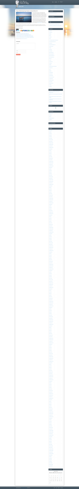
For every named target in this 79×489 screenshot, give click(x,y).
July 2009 (50, 438)
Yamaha (50, 84)
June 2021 (50, 218)
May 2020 (50, 238)
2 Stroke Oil (50, 32)
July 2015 (50, 327)
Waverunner (50, 81)
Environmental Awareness (52, 41)
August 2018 (50, 270)
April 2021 (50, 221)
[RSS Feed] (33, 30)
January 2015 (50, 336)
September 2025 (51, 147)
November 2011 (51, 395)
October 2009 (50, 433)
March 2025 (50, 156)
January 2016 (50, 318)
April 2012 (50, 387)
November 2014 (51, 339)
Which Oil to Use (51, 83)
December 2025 (51, 142)
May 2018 (50, 275)
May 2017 (50, 293)
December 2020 (51, 227)
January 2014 (50, 355)
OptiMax (50, 64)
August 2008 (50, 455)
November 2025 (51, 144)
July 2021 (50, 216)
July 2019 (50, 253)
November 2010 (51, 413)
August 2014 (50, 344)
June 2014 (50, 347)
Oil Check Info (51, 61)
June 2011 (50, 402)
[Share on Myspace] (27, 30)
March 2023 (50, 193)
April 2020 (50, 239)
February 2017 (51, 298)
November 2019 (51, 247)
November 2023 (51, 181)
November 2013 (51, 358)
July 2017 (50, 290)
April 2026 (50, 136)
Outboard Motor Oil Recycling (52, 66)
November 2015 (51, 321)
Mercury (50, 116)
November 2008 (51, 450)
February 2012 (51, 390)
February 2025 (51, 158)
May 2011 (50, 404)
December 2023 (51, 179)
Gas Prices (50, 49)
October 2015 (50, 322)
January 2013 (50, 373)
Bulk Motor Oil (51, 113)
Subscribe (61, 487)
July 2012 (50, 382)
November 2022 (51, 199)
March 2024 (50, 175)
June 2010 (50, 421)
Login (56, 487)
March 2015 (50, 333)
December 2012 (51, 375)
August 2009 (50, 436)
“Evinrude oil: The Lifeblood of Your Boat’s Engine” (55, 25)
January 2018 (50, 281)
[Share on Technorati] (32, 30)
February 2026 (51, 139)
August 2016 (50, 307)
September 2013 (51, 361)
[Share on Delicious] (22, 30)
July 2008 (50, 456)
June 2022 (50, 207)
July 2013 (50, 364)
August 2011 (50, 399)
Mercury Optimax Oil (51, 55)
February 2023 (51, 195)
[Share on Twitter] (18, 30)
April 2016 (50, 313)
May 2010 (50, 422)
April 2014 (50, 350)
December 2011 (51, 393)
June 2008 (50, 458)
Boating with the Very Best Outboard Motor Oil (23, 33)
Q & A (50, 69)
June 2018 (50, 273)
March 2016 (50, 315)
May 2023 (50, 190)
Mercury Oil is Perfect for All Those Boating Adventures (24, 34)
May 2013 (50, 367)
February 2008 (51, 464)
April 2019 (50, 258)
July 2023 (50, 187)
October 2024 (50, 164)
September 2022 (51, 202)
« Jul (49, 483)
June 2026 (50, 133)
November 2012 (51, 376)
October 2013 (50, 359)
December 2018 (51, 264)
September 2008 (51, 453)
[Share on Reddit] (30, 30)
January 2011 (50, 410)
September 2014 (51, 342)
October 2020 (50, 230)
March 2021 (50, 222)
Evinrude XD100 (51, 46)
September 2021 (51, 213)
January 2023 (50, 196)
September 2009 (51, 435)
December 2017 (51, 282)
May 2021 (50, 219)
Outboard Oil (50, 67)
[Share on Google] (25, 30)
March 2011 (50, 407)
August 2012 (50, 381)
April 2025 (50, 155)
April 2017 (50, 295)
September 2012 (51, 379)
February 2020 (51, 242)
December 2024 (51, 161)
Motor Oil (26, 38)
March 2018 (50, 278)
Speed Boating (51, 75)
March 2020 (50, 241)
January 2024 (50, 178)
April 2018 (50, 276)
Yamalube (50, 86)
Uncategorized (51, 78)
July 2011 (50, 401)
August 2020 (50, 233)
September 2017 (51, 287)
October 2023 (50, 182)
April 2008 (50, 461)
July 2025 (50, 150)
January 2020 (50, 244)
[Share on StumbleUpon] (29, 30)
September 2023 (51, 184)
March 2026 (50, 138)
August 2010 (50, 418)
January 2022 (50, 210)
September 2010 (51, 416)
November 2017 (51, 284)
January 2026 (50, 141)
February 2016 (51, 316)
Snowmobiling (51, 72)
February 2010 (51, 427)
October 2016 (50, 304)
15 (59, 477)
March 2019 (50, 259)
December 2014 (51, 338)
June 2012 (50, 384)
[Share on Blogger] (21, 30)
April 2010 (50, 424)
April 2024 (50, 173)
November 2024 (51, 162)
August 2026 (50, 130)
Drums (50, 38)
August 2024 (50, 167)
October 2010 (50, 415)
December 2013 (51, 356)
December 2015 (51, 319)
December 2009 (51, 430)
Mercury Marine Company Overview (53, 18)
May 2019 (50, 256)
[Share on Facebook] (16, 30)
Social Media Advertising (24, 487)
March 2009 (50, 444)
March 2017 (50, 296)
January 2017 (50, 299)
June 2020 (50, 236)
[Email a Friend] (19, 30)
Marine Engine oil (51, 52)
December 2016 (51, 301)
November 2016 (51, 302)
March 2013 (50, 370)
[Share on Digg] (24, 30)
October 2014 (50, 341)
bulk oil (50, 35)
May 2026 (50, 135)
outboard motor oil (40, 22)
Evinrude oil (50, 43)
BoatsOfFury (22, 38)
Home (54, 487)
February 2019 (51, 261)
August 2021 (50, 215)
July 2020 (50, 235)
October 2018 (50, 267)
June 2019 (50, 255)
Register (59, 487)
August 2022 (50, 204)
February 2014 (51, 353)
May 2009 (50, 441)
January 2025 (50, 159)
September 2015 (51, 324)
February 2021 (51, 224)
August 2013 (50, 362)
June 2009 (50, 439)
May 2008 (50, 459)
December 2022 (51, 198)
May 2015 (50, 330)
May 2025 (50, 153)
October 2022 (50, 201)
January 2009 (50, 447)
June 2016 (50, 310)
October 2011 (50, 396)
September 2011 (51, 398)
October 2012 (50, 378)
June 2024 (50, 170)
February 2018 (51, 279)
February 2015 (51, 335)
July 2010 (50, 419)
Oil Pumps (50, 63)
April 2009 (50, 442)
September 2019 (51, 250)
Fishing (50, 47)
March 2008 (50, 462)
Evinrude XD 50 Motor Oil (52, 44)
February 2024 (51, 176)
